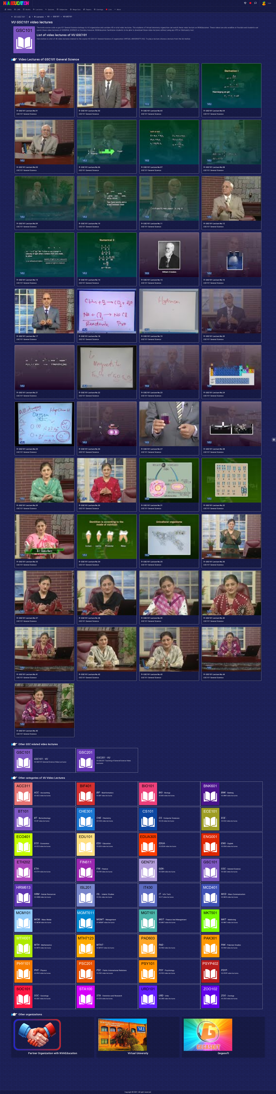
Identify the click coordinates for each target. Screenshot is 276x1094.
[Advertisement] (73, 1075)
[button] (245, 3)
